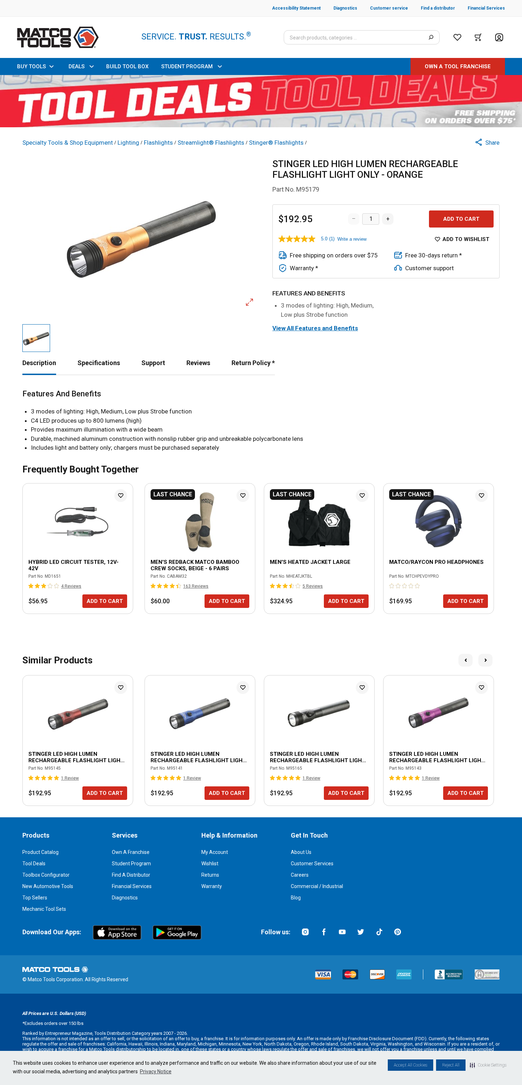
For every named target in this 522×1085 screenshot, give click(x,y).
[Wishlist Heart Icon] (120, 495)
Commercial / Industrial (317, 886)
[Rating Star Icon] (31, 586)
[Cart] (478, 37)
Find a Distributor (131, 875)
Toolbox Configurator (46, 875)
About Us (301, 852)
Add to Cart (461, 219)
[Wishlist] (457, 37)
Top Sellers (34, 897)
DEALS (77, 66)
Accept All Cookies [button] (410, 1065)
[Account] (499, 37)
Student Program (131, 863)
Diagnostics (125, 897)
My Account (214, 852)
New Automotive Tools (47, 886)
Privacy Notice (156, 1071)
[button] (488, 1065)
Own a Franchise (130, 852)
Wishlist (209, 863)
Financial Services (132, 886)
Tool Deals (33, 863)
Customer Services (312, 863)
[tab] (39, 363)
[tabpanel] (261, 421)
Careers (300, 875)
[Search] (431, 37)
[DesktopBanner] (261, 101)
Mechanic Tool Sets (44, 909)
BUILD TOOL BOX (127, 66)
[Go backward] (465, 660)
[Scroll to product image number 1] (36, 338)
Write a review (351, 239)
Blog (296, 897)
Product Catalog (40, 852)
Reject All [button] (451, 1065)
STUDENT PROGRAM (187, 66)
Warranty (211, 886)
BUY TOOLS (31, 66)
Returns (210, 875)
